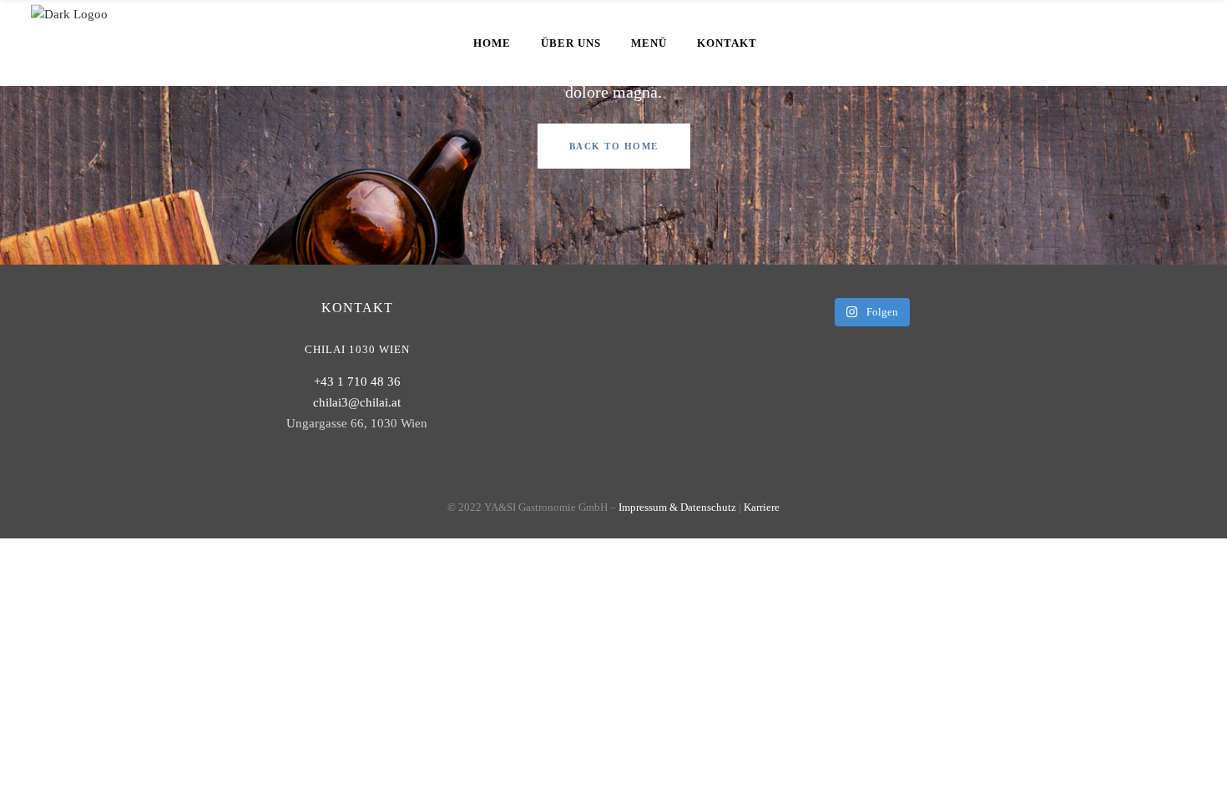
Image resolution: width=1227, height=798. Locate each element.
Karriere (762, 507)
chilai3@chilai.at (357, 402)
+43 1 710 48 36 (357, 381)
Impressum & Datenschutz (677, 507)
